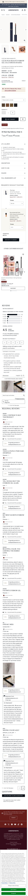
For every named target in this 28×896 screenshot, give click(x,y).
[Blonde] (7, 105)
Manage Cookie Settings (13, 885)
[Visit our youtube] (15, 824)
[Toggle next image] (26, 30)
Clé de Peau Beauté (15, 14)
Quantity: (4, 109)
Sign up (13, 817)
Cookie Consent (13, 842)
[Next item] (24, 272)
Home (3, 14)
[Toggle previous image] (1, 30)
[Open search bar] (4, 10)
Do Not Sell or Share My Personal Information (13, 844)
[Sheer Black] (15, 105)
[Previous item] (2, 272)
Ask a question (13, 72)
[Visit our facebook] (5, 824)
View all (23, 80)
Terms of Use (12, 882)
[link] (22, 10)
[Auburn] (3, 105)
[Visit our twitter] (8, 824)
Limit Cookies (13, 889)
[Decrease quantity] (4, 112)
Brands (7, 14)
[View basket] (25, 10)
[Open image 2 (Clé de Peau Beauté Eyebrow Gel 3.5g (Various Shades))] (13, 49)
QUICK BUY (13, 288)
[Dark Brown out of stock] (11, 105)
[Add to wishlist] (22, 119)
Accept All (13, 893)
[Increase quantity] (13, 112)
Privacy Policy (4, 882)
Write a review (5, 72)
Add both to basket (11, 239)
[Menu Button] (1, 10)
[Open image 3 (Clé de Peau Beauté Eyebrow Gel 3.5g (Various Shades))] (22, 49)
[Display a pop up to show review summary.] (12, 283)
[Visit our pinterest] (21, 824)
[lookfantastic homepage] (13, 10)
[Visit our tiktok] (18, 824)
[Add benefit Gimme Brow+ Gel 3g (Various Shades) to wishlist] (23, 254)
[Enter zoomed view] (24, 40)
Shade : (4, 97)
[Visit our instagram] (12, 824)
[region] (13, 873)
